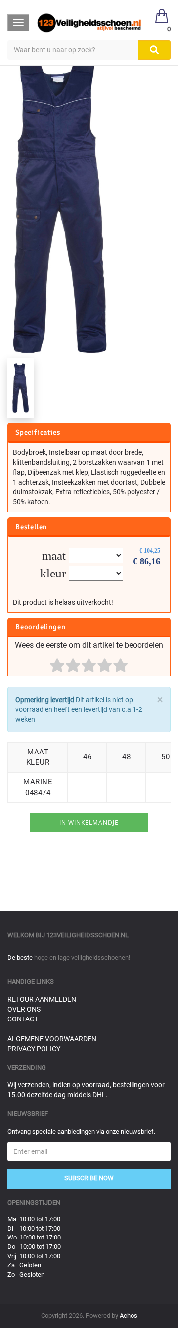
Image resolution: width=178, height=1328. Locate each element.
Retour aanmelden (41, 999)
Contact (22, 1019)
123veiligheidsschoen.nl (87, 935)
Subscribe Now (89, 1178)
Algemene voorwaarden (51, 1039)
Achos (128, 1315)
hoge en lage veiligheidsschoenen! (82, 957)
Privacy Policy (33, 1049)
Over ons (24, 1009)
